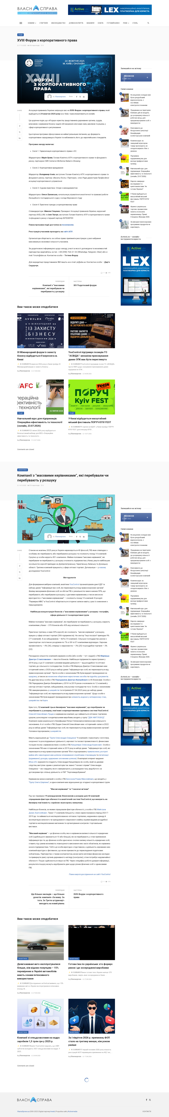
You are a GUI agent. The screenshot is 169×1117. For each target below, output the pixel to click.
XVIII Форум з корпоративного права (88, 895)
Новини (31, 23)
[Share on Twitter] (19, 132)
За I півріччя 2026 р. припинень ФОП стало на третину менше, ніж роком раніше (89, 1041)
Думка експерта (76, 23)
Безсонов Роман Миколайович (80, 779)
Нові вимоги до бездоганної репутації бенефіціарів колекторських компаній (140, 132)
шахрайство (34, 700)
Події (21, 35)
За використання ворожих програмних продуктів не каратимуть (140, 224)
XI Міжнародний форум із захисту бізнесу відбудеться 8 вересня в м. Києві (37, 356)
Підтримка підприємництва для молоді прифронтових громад (139, 160)
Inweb (52, 1111)
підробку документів (98, 676)
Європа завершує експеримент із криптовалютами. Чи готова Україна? (138, 185)
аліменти (76, 697)
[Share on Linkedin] (19, 138)
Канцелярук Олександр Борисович (86, 745)
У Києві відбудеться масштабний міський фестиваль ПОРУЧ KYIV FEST (89, 420)
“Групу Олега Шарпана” (39, 782)
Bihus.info (33, 762)
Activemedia (72, 1111)
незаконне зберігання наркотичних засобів (67, 676)
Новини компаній (77, 347)
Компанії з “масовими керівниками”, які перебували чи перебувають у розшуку (48, 288)
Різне (125, 23)
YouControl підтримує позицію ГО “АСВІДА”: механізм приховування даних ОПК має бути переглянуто (88, 356)
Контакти (147, 1111)
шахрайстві (54, 690)
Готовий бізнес (113, 23)
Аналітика (23, 470)
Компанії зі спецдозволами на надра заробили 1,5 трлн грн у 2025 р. (38, 1039)
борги (45, 700)
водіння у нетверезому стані (93, 697)
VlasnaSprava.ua (23, 1111)
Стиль (135, 23)
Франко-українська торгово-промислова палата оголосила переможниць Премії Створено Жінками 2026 (139, 212)
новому (102, 567)
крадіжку (33, 676)
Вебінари (90, 23)
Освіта (100, 23)
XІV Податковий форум (85, 285)
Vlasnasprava (60, 97)
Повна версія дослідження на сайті (85, 874)
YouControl (74, 584)
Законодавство (58, 23)
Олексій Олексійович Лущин (41, 714)
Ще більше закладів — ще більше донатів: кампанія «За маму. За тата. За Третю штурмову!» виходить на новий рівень (47, 899)
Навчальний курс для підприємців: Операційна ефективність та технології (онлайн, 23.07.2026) (39, 422)
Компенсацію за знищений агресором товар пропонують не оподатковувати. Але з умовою (139, 146)
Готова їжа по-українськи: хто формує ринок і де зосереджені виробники (90, 966)
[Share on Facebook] (19, 126)
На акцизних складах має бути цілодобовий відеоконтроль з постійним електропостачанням (140, 100)
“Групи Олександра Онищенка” (63, 738)
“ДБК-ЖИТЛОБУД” (96, 717)
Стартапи (43, 23)
